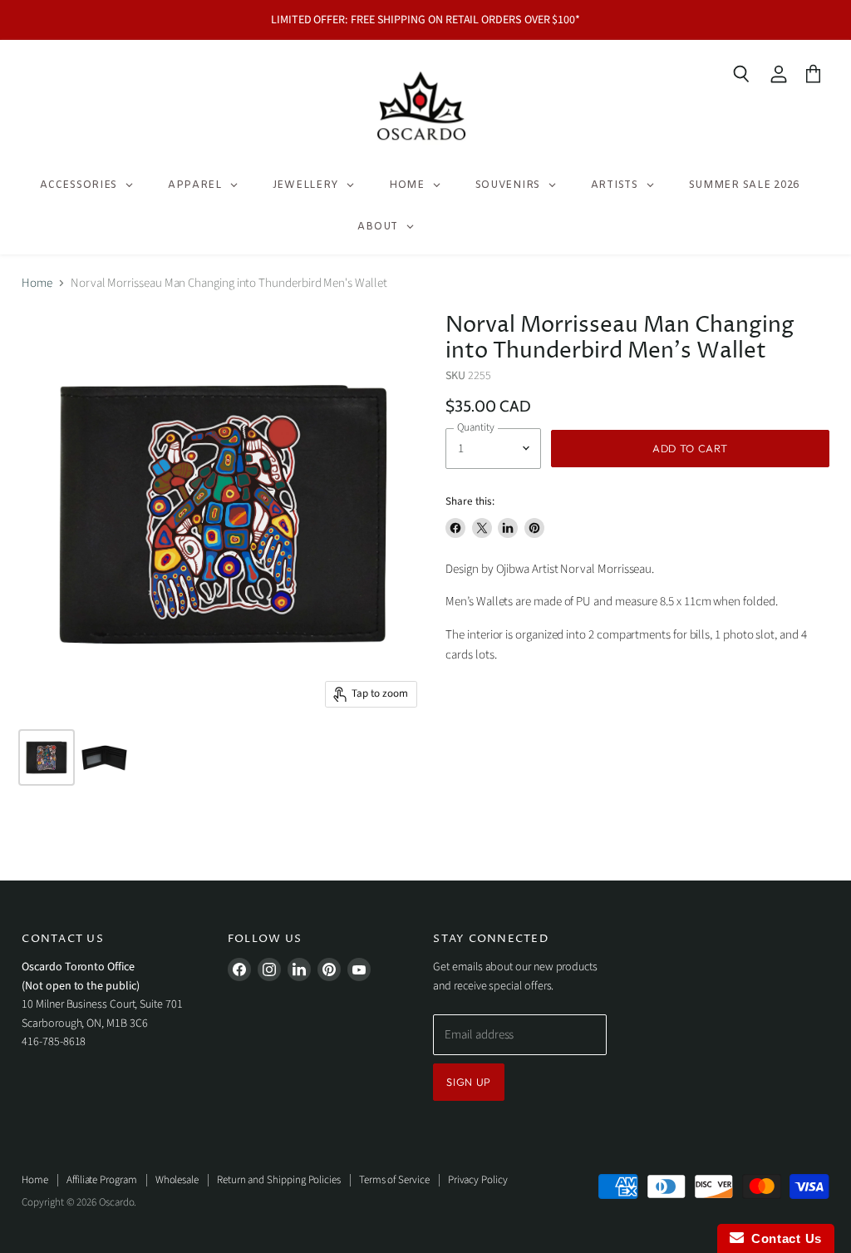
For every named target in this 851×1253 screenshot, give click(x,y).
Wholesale (177, 1179)
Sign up (468, 1081)
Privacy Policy (478, 1179)
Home (37, 283)
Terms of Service (394, 1179)
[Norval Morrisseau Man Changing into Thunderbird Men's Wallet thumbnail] (104, 757)
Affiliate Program (101, 1179)
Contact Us (783, 1238)
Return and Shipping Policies (279, 1179)
